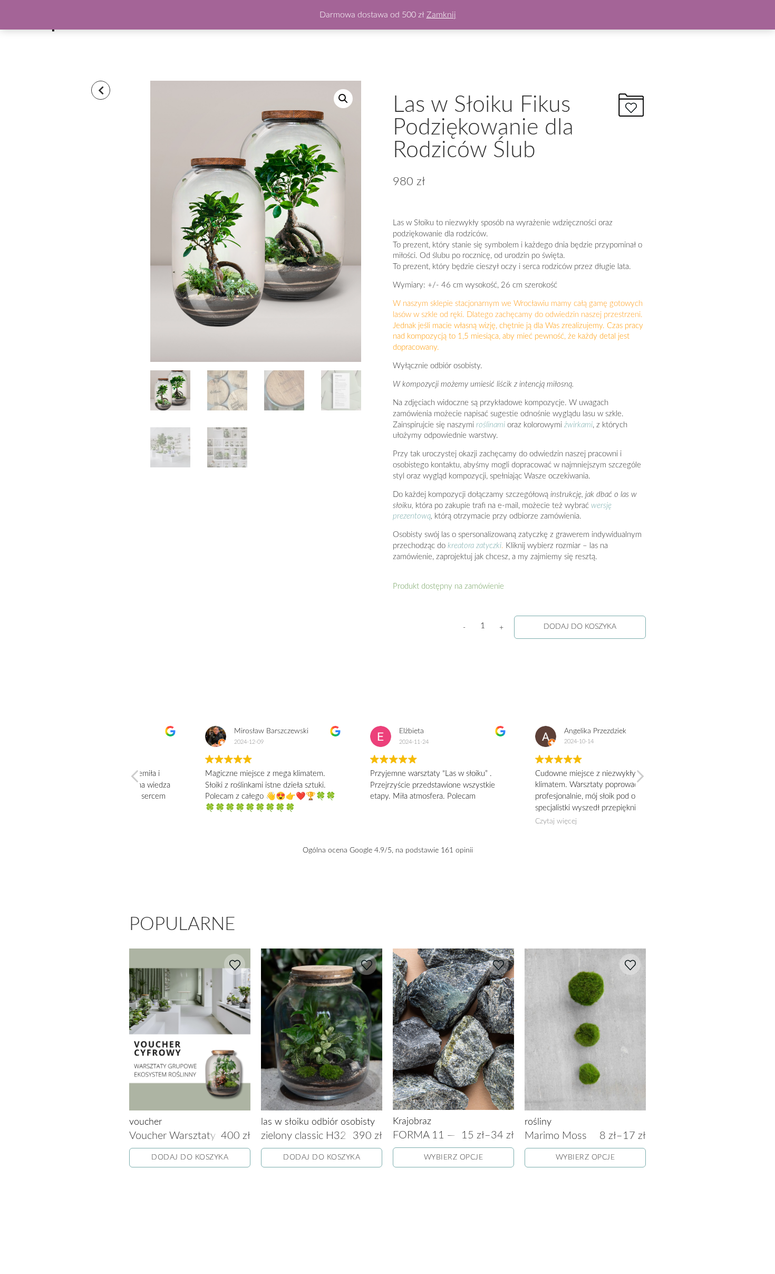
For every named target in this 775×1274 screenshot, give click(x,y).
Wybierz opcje (453, 1157)
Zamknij (441, 15)
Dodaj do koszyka (580, 626)
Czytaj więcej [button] (506, 821)
